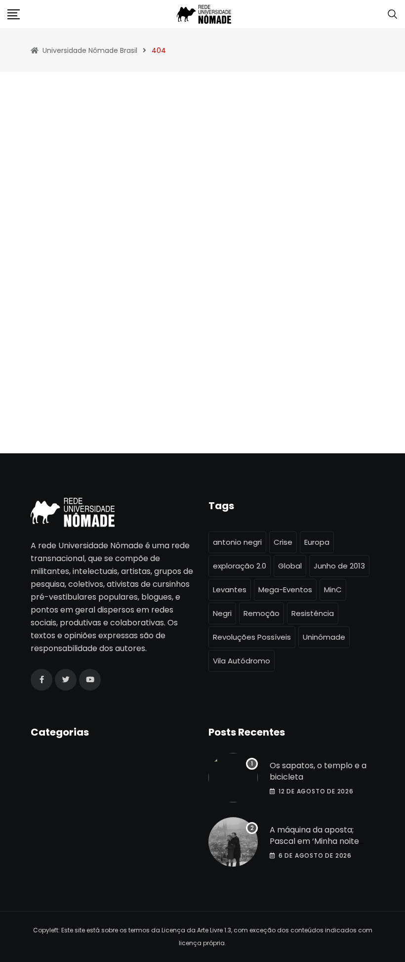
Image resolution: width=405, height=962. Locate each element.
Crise (283, 542)
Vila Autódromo (241, 661)
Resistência (312, 613)
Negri (222, 613)
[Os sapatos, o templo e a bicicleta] (233, 777)
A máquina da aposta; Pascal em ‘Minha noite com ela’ (314, 841)
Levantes (229, 589)
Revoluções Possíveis (252, 637)
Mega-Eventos (285, 589)
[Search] (393, 13)
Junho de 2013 (339, 566)
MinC (333, 589)
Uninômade (324, 637)
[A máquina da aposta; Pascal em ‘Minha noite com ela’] (233, 842)
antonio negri (237, 542)
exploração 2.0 (239, 566)
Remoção (261, 613)
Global (290, 566)
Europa (316, 542)
